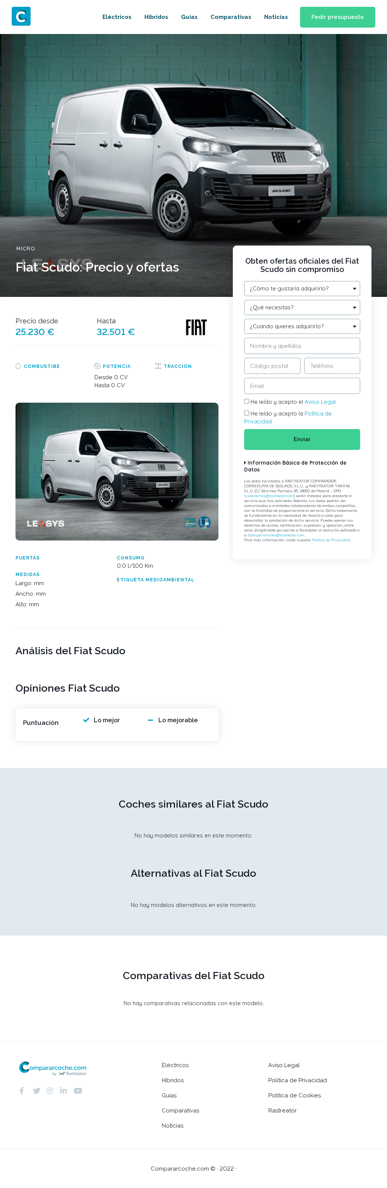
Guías (189, 17)
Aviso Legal (320, 401)
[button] (337, 17)
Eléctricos (117, 17)
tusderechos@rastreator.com (269, 495)
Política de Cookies (294, 1095)
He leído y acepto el (293, 401)
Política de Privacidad (331, 540)
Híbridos (156, 17)
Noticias (276, 17)
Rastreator (282, 1110)
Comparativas (231, 17)
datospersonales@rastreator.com (276, 535)
